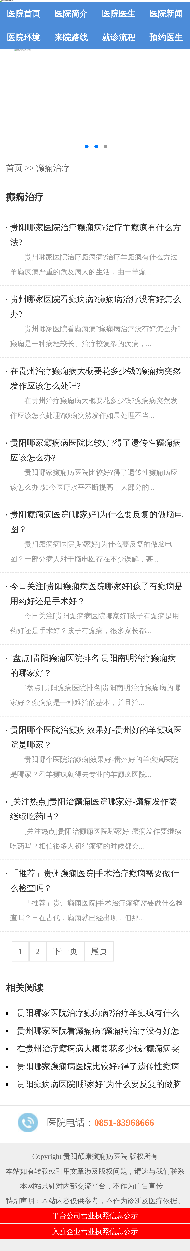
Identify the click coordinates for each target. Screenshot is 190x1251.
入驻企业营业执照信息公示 (95, 1232)
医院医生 (118, 13)
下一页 (65, 951)
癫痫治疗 (53, 167)
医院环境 (23, 37)
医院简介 (71, 13)
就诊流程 (118, 37)
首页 (14, 167)
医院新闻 (166, 13)
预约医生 (166, 37)
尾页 (99, 951)
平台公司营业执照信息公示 (95, 1216)
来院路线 (71, 37)
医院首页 (23, 13)
